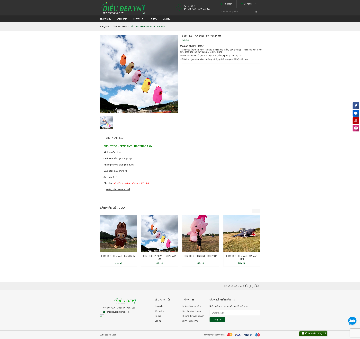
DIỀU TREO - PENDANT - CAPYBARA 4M (159, 257)
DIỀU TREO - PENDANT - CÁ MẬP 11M (241, 257)
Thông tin (138, 19)
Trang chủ (105, 19)
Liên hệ (166, 19)
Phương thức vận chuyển (193, 316)
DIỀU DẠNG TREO (119, 26)
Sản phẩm (159, 311)
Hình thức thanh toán (191, 311)
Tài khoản (227, 4)
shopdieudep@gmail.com (118, 312)
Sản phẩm (122, 19)
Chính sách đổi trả (190, 321)
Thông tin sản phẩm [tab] (113, 138)
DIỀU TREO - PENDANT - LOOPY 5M (200, 256)
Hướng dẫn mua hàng (191, 306)
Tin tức (153, 19)
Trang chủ (159, 306)
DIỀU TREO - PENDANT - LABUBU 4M (118, 256)
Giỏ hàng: (248, 4)
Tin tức (158, 316)
